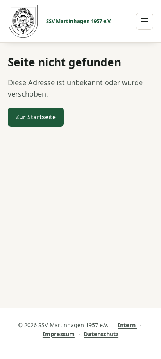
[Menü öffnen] (144, 21)
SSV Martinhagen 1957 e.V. (79, 21)
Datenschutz (101, 334)
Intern (127, 325)
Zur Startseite (36, 117)
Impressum (59, 334)
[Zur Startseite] (23, 21)
